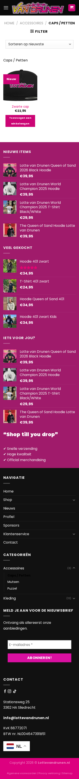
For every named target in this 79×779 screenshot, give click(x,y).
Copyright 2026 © (39, 762)
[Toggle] (74, 499)
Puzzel (12, 588)
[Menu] (6, 7)
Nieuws (9, 508)
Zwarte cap (20, 107)
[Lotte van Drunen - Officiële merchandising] (38, 8)
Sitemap (67, 773)
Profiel (8, 516)
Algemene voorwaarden (21, 773)
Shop (7, 499)
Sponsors (11, 525)
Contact (10, 542)
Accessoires (31, 23)
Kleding (9, 598)
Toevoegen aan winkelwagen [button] (20, 120)
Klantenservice (16, 534)
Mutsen (13, 582)
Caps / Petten (19, 575)
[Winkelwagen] (71, 7)
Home (9, 23)
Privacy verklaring (49, 773)
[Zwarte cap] (20, 85)
